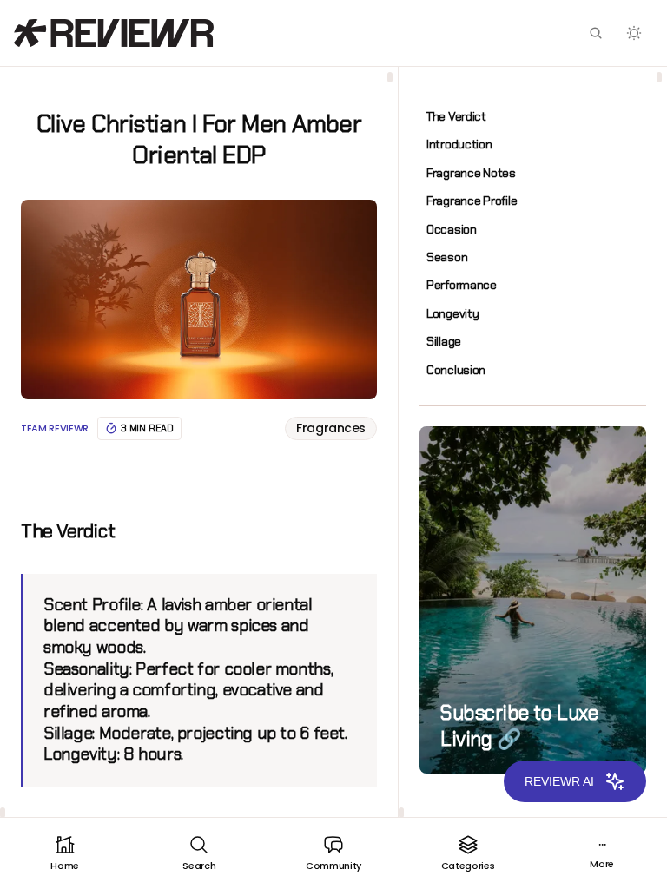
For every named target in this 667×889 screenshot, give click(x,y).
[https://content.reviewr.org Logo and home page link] (114, 33)
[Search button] (596, 33)
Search (198, 866)
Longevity (452, 313)
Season (446, 257)
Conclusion (455, 370)
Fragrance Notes (471, 173)
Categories (468, 866)
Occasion (451, 229)
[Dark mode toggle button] (634, 33)
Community (333, 866)
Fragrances (331, 428)
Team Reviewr (55, 428)
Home (64, 866)
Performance (461, 285)
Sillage (443, 341)
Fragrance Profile (471, 200)
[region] (199, 442)
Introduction (459, 144)
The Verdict (456, 116)
